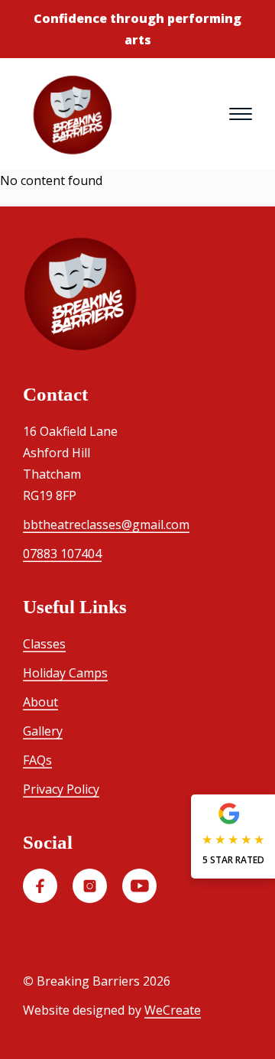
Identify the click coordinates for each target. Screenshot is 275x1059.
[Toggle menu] (240, 114)
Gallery (43, 731)
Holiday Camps (65, 672)
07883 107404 (62, 553)
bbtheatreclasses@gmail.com (106, 524)
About (40, 702)
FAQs (37, 760)
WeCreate (172, 1010)
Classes (44, 643)
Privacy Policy (61, 789)
